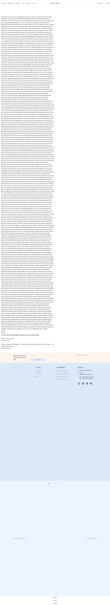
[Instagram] (83, 383)
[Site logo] (55, 3)
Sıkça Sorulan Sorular (62, 376)
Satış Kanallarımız (61, 379)
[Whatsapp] (91, 383)
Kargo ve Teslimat (62, 371)
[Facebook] (79, 383)
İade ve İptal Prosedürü (63, 374)
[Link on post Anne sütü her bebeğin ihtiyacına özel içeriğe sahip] (55, 298)
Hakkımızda (39, 371)
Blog (37, 376)
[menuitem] (34, 3)
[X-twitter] (87, 383)
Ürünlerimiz (38, 374)
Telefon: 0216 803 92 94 (85, 370)
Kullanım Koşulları (82, 355)
